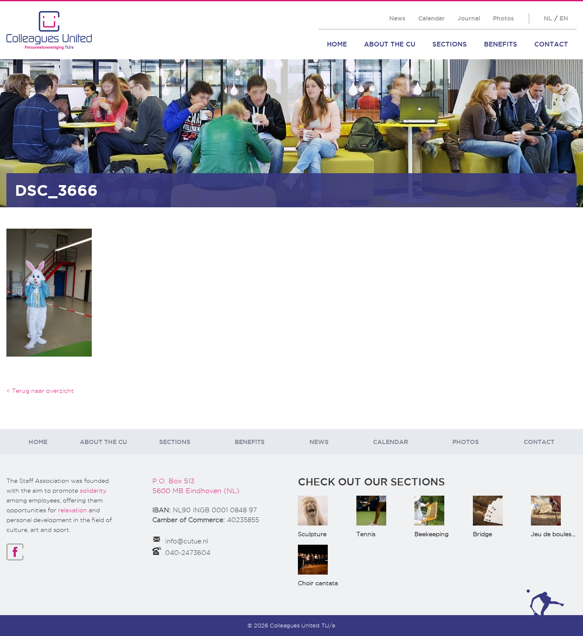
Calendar (431, 18)
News (397, 18)
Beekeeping (431, 534)
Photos (503, 18)
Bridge (482, 534)
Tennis (366, 534)
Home (337, 44)
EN (564, 18)
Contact (551, 44)
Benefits (500, 44)
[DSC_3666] (49, 292)
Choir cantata (318, 583)
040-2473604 (187, 552)
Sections (449, 44)
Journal (469, 18)
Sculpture (312, 534)
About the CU (389, 44)
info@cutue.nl (186, 541)
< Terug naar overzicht (40, 390)
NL (548, 18)
